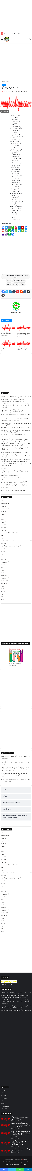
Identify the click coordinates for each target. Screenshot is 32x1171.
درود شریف (4, 530)
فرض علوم (3, 565)
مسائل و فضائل (4, 584)
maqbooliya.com (7, 92)
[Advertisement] (16, 16)
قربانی (3, 570)
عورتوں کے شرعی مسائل (6, 562)
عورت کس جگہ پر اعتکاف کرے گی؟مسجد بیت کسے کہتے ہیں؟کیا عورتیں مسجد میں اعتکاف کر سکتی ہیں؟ (16, 397)
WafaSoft (25, 1159)
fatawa (25, 1162)
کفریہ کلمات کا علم (5, 576)
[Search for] (30, 40)
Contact (4, 1096)
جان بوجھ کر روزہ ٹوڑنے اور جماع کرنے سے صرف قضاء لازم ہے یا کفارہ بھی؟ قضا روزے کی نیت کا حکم (16, 415)
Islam (9, 281)
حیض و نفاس (4, 528)
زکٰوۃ (3, 538)
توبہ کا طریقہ (4, 522)
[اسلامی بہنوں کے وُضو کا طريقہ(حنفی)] (24, 343)
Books (6, 1165)
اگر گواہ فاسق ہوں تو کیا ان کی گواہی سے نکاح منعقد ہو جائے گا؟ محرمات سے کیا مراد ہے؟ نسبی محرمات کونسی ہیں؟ (15, 449)
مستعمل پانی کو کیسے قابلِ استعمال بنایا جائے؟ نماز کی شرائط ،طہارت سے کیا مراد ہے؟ (14, 483)
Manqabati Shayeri (19, 281)
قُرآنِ (3, 568)
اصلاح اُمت (4, 512)
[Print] (3, 295)
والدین (3, 599)
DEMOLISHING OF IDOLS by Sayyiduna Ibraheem (23, 334)
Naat (28, 1162)
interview (11, 1165)
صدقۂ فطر (3, 552)
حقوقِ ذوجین (4, 525)
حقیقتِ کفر (2, 349)
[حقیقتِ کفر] (8, 343)
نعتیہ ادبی (3, 591)
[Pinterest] (17, 291)
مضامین (3, 586)
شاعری (3, 549)
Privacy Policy (5, 1106)
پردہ (2, 517)
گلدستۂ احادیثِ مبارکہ (5, 578)
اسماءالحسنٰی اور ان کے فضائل (6, 509)
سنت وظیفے (4, 544)
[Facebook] (3, 291)
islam (7, 81)
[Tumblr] (14, 291)
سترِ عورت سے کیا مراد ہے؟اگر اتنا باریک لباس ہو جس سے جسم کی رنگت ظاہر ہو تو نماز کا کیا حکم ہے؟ (15, 479)
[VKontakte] (24, 291)
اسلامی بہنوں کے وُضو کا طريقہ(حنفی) (22, 349)
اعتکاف (3, 514)
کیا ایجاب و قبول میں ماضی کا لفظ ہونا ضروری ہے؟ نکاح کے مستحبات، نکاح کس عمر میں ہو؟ (15, 453)
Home (4, 81)
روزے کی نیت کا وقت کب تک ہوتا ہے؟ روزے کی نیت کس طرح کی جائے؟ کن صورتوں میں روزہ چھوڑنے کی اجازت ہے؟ (16, 424)
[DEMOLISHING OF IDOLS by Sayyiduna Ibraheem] (24, 328)
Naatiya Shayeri (12, 284)
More (15, 1165)
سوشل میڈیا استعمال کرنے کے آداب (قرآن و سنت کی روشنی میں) (11, 546)
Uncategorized (5, 504)
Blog (3, 1093)
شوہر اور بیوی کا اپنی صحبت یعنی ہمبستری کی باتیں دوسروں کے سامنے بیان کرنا (13, 491)
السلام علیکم (4, 468)
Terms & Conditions (6, 1109)
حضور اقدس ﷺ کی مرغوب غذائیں (6, 333)
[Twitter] (6, 291)
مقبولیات (3, 589)
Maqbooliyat (20, 1162)
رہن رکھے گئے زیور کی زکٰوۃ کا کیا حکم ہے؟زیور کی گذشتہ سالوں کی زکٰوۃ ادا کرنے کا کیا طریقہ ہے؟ (15, 428)
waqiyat (4, 506)
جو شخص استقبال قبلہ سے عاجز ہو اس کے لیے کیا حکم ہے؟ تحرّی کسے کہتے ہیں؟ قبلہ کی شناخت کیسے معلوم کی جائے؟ (16, 456)
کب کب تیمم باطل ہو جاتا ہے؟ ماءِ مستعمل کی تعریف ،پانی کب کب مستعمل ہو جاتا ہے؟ (14, 485)
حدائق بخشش (22, 284)
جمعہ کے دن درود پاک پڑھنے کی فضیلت (7, 488)
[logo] (9, 983)
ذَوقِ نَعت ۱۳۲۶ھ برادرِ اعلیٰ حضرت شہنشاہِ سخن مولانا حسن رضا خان (11, 533)
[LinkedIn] (10, 291)
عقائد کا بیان (4, 560)
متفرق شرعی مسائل (5, 581)
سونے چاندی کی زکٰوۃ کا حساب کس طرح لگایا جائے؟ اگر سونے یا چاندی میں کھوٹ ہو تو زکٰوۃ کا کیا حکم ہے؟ (16, 436)
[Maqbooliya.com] (6, 39)
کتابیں (3, 573)
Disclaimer (4, 1098)
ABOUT (4, 1090)
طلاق (3, 554)
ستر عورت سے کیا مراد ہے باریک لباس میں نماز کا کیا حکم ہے (11, 475)
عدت (3, 557)
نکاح (3, 594)
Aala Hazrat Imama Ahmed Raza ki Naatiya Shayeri (16, 276)
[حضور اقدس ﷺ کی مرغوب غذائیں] (8, 328)
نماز (2, 597)
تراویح (3, 520)
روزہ (3, 536)
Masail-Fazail (9, 1162)
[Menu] (2, 40)
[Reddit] (21, 291)
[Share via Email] (28, 291)
